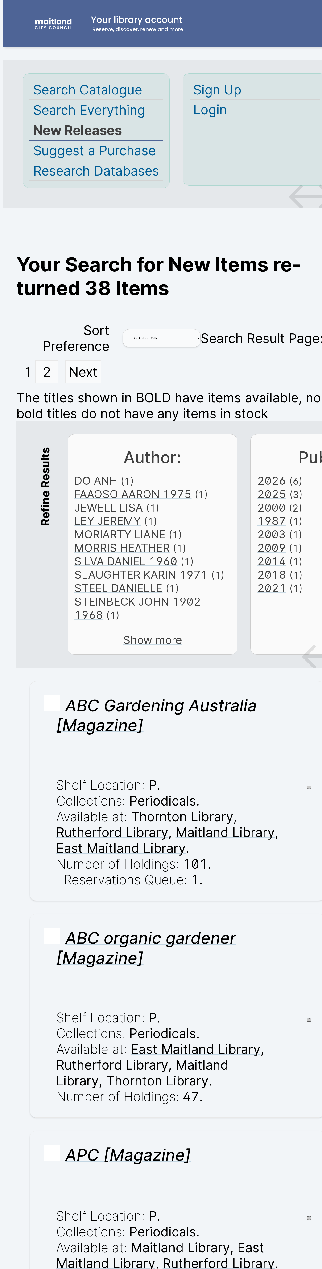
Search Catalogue (87, 90)
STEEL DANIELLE (118, 588)
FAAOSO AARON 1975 (132, 494)
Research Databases (96, 171)
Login (210, 109)
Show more (152, 640)
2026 (271, 480)
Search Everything (89, 110)
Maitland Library (225, 832)
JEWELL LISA (108, 507)
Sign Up (217, 90)
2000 (271, 507)
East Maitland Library (121, 848)
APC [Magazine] (128, 1155)
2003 (271, 534)
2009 (271, 547)
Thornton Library (182, 816)
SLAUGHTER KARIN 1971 (141, 574)
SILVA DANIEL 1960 (125, 561)
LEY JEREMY (107, 521)
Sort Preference (76, 338)
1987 (271, 521)
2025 (271, 494)
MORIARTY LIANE (119, 534)
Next (83, 372)
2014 (271, 561)
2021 (271, 588)
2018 (271, 574)
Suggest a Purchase (94, 150)
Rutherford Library (112, 832)
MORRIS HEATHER (122, 547)
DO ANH (95, 480)
